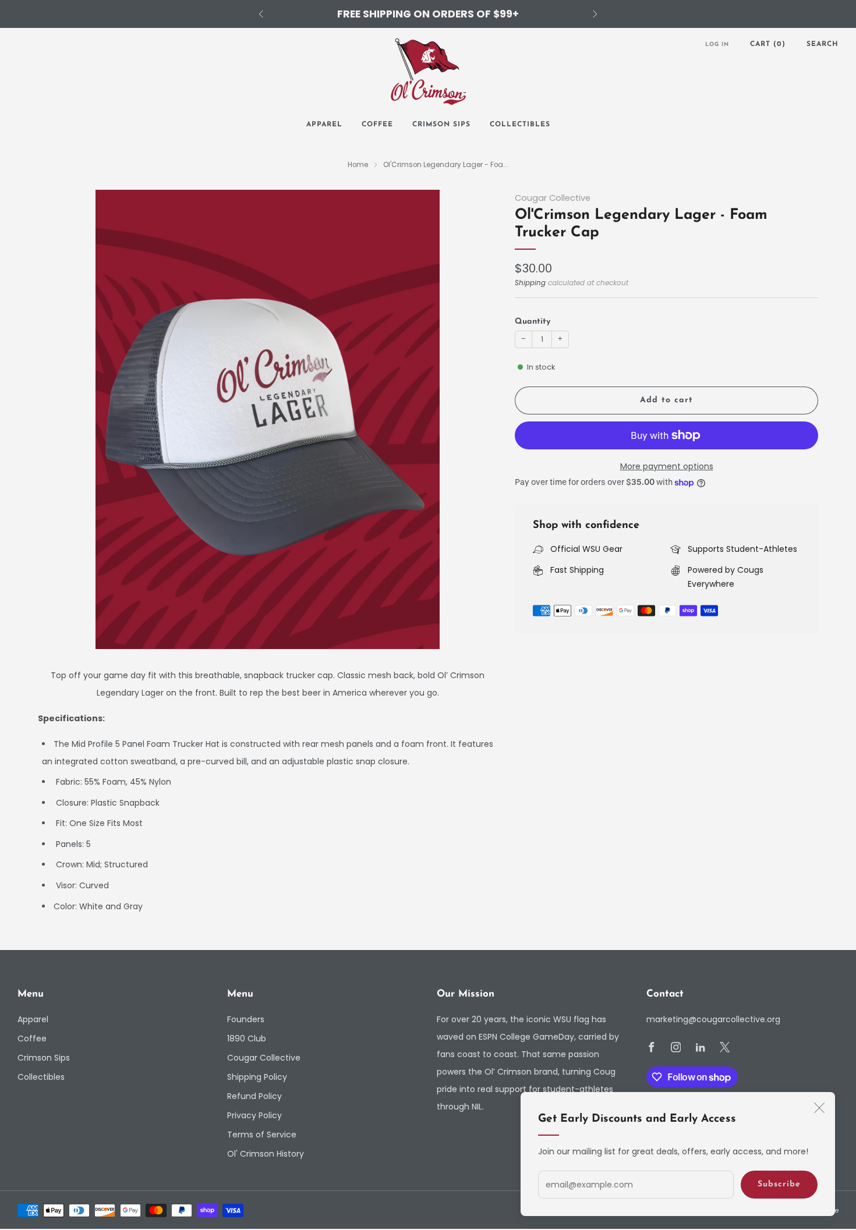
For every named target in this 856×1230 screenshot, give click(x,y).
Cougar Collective (552, 198)
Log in (717, 44)
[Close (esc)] (819, 1107)
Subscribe (779, 1184)
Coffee (377, 124)
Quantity (532, 321)
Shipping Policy (257, 1077)
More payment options (666, 466)
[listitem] (428, 13)
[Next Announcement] (595, 14)
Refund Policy (254, 1096)
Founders (245, 1019)
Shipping (530, 283)
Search (823, 44)
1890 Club (246, 1038)
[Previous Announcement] (260, 14)
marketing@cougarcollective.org (713, 1019)
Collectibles (520, 124)
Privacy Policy (254, 1115)
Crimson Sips (441, 124)
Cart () (768, 44)
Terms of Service (261, 1134)
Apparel (324, 124)
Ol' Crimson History (265, 1154)
